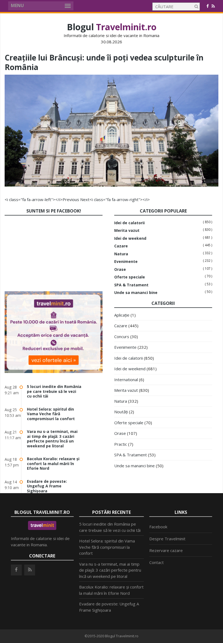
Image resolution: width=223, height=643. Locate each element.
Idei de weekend (130, 238)
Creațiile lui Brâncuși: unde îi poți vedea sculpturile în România (104, 62)
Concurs (121, 336)
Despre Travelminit (167, 538)
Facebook (158, 526)
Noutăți (121, 411)
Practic (120, 444)
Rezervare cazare (166, 550)
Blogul (111, 27)
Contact (156, 562)
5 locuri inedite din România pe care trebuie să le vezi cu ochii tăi (54, 391)
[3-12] (111, 185)
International (126, 379)
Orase (120, 269)
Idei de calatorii (129, 222)
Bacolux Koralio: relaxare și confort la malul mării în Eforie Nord (53, 463)
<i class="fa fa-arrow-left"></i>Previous (42, 199)
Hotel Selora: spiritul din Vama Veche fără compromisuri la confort (51, 414)
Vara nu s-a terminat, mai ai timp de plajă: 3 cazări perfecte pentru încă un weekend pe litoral (52, 438)
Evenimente (126, 261)
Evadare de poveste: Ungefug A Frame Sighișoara (47, 486)
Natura (121, 253)
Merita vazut (127, 230)
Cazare (121, 246)
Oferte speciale (129, 277)
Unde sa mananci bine (135, 292)
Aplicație (121, 315)
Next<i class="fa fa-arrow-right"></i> (115, 199)
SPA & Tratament (131, 285)
